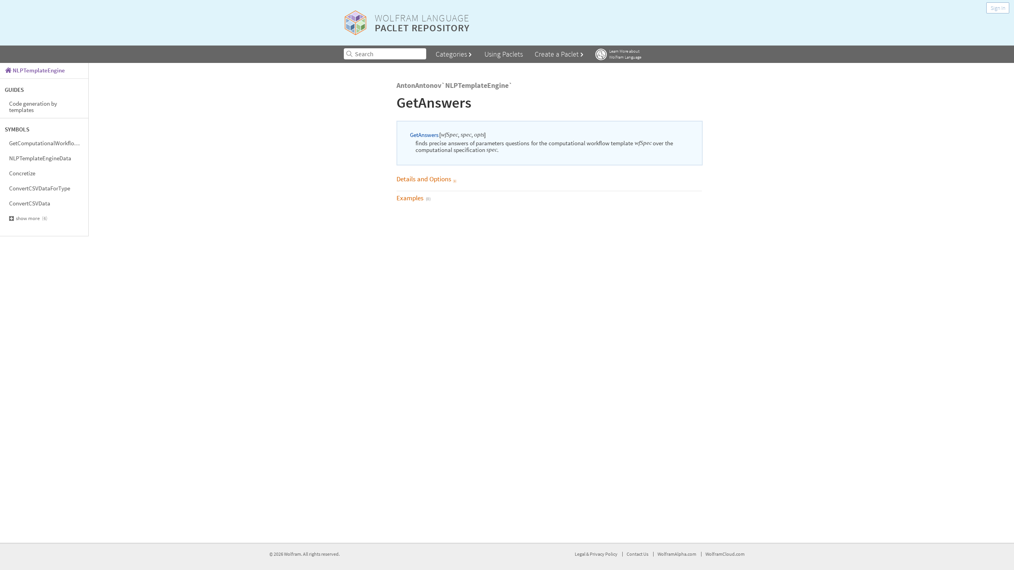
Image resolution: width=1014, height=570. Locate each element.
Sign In (998, 7)
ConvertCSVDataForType (39, 188)
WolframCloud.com (725, 554)
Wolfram (292, 554)
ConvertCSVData (29, 203)
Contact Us (637, 554)
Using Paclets (503, 54)
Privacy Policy (604, 554)
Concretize (22, 173)
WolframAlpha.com (677, 554)
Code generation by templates (33, 107)
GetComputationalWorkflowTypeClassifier (48, 143)
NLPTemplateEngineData (40, 158)
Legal (580, 554)
